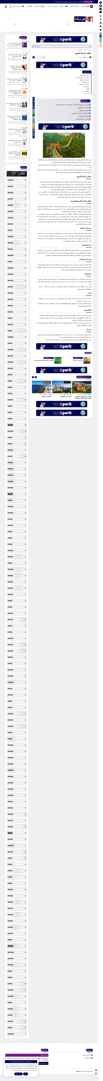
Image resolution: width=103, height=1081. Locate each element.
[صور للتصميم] (17, 732)
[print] (34, 135)
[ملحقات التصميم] (17, 965)
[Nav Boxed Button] (100, 9)
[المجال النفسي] (17, 444)
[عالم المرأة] (17, 764)
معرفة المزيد (18, 1074)
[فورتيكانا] (83, 19)
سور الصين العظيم (84, 80)
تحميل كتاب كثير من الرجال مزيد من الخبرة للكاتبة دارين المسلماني (14, 117)
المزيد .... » (11, 1070)
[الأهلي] (17, 374)
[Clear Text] (33, 57)
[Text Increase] (34, 100)
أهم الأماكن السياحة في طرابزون (80, 113)
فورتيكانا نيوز (84, 6)
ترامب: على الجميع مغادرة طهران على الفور (70, 1)
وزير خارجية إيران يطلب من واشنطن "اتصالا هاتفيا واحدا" (14, 105)
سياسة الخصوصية (87, 1055)
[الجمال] (17, 331)
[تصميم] (17, 538)
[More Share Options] (34, 137)
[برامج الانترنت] (17, 481)
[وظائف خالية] (17, 1027)
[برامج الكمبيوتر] (17, 506)
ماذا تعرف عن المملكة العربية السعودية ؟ (43, 360)
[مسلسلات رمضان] (17, 921)
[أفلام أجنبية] (17, 293)
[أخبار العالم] (17, 192)
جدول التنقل (87, 72)
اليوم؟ (6, 5)
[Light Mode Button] (96, 1073)
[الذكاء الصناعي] (17, 487)
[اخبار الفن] (17, 205)
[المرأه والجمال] (17, 462)
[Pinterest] (34, 120)
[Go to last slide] (36, 377)
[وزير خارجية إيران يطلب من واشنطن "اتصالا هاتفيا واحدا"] (24, 104)
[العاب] (17, 406)
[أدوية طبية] (17, 261)
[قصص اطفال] (17, 827)
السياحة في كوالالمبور (83, 107)
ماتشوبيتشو (86, 86)
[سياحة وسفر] (17, 676)
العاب (28, 6)
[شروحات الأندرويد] (17, 701)
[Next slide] (33, 377)
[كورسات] (17, 852)
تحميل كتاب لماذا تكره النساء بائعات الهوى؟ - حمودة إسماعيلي (15, 67)
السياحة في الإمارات (83, 116)
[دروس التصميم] (17, 657)
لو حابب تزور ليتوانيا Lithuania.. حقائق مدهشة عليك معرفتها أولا (72, 104)
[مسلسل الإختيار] (17, 896)
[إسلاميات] (17, 268)
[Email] (34, 130)
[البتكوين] (17, 318)
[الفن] (17, 431)
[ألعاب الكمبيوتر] (17, 412)
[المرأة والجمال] (17, 450)
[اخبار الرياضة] (17, 180)
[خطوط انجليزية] (17, 638)
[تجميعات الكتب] (17, 525)
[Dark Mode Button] (96, 1076)
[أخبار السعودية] (17, 186)
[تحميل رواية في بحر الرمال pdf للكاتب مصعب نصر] (24, 80)
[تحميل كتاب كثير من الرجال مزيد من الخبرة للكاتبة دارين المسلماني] (24, 117)
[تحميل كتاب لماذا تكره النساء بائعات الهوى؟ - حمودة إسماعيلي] (24, 67)
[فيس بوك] (17, 820)
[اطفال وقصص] (17, 287)
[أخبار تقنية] (17, 218)
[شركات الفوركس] (17, 695)
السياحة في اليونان (84, 110)
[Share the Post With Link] (34, 108)
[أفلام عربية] (17, 305)
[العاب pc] (17, 418)
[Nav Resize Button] (100, 12)
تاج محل (87, 93)
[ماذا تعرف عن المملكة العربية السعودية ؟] (57, 360)
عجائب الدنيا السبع (84, 75)
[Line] (34, 125)
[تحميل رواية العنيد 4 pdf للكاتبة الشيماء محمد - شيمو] (24, 44)
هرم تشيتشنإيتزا (85, 82)
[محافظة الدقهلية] (17, 889)
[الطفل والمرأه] (17, 400)
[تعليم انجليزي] (17, 582)
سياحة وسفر (80, 49)
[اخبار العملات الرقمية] (17, 199)
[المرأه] (17, 456)
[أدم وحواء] (17, 255)
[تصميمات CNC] (17, 544)
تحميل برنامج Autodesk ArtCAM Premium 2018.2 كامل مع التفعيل (14, 92)
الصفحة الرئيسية (87, 49)
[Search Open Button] (100, 2)
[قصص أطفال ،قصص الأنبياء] (17, 833)
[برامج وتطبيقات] (17, 513)
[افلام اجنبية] (17, 299)
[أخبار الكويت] (17, 814)
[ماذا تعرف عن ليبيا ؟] (86, 360)
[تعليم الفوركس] (17, 575)
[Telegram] (34, 118)
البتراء (87, 89)
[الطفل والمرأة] (17, 393)
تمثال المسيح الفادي (84, 84)
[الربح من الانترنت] (17, 362)
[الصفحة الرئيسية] (91, 6)
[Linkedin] (34, 122)
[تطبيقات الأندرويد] (17, 550)
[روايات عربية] (17, 670)
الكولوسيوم (86, 91)
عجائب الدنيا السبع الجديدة (82, 77)
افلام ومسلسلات (38, 6)
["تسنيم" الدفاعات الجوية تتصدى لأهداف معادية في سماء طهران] (24, 153)
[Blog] (34, 132)
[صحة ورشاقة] (17, 726)
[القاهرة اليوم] (17, 437)
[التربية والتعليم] (17, 324)
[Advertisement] (30, 19)
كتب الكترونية (62, 6)
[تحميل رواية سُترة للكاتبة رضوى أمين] (24, 130)
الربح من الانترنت (51, 6)
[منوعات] (17, 977)
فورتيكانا (78, 1071)
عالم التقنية (73, 6)
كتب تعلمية (19, 6)
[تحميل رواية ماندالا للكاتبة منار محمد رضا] (24, 142)
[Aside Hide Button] (96, 1070)
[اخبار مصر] (17, 243)
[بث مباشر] (17, 475)
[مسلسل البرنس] (17, 902)
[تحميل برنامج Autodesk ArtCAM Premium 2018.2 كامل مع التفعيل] (24, 92)
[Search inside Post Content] (34, 98)
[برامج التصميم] (17, 494)
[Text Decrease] (34, 105)
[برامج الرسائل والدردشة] (17, 500)
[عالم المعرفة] (17, 776)
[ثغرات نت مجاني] (17, 607)
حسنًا (25, 1074)
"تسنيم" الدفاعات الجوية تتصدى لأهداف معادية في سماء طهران (14, 153)
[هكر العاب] (17, 1015)
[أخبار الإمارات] (17, 174)
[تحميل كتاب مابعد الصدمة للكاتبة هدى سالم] (24, 56)
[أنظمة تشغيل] (17, 469)
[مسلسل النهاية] (17, 908)
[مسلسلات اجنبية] (17, 914)
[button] (34, 110)
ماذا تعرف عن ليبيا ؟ (78, 360)
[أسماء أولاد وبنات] (17, 274)
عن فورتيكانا (88, 1057)
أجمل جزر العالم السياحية (82, 119)
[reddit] (34, 127)
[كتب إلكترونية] (17, 845)
